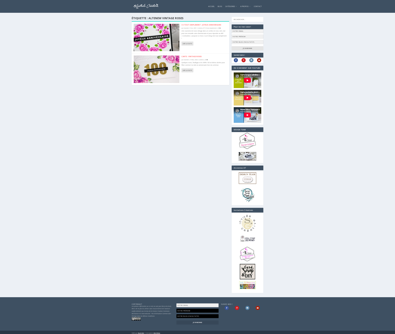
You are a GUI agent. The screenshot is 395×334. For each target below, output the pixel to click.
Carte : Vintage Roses (191, 56)
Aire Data (157, 333)
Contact (258, 7)
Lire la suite (187, 44)
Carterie (200, 28)
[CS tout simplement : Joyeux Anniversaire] (156, 37)
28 (206, 60)
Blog (220, 7)
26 (219, 28)
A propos (244, 7)
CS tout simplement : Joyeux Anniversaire (201, 25)
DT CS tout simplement (209, 28)
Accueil (211, 7)
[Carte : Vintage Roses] (156, 69)
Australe (186, 28)
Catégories (230, 7)
